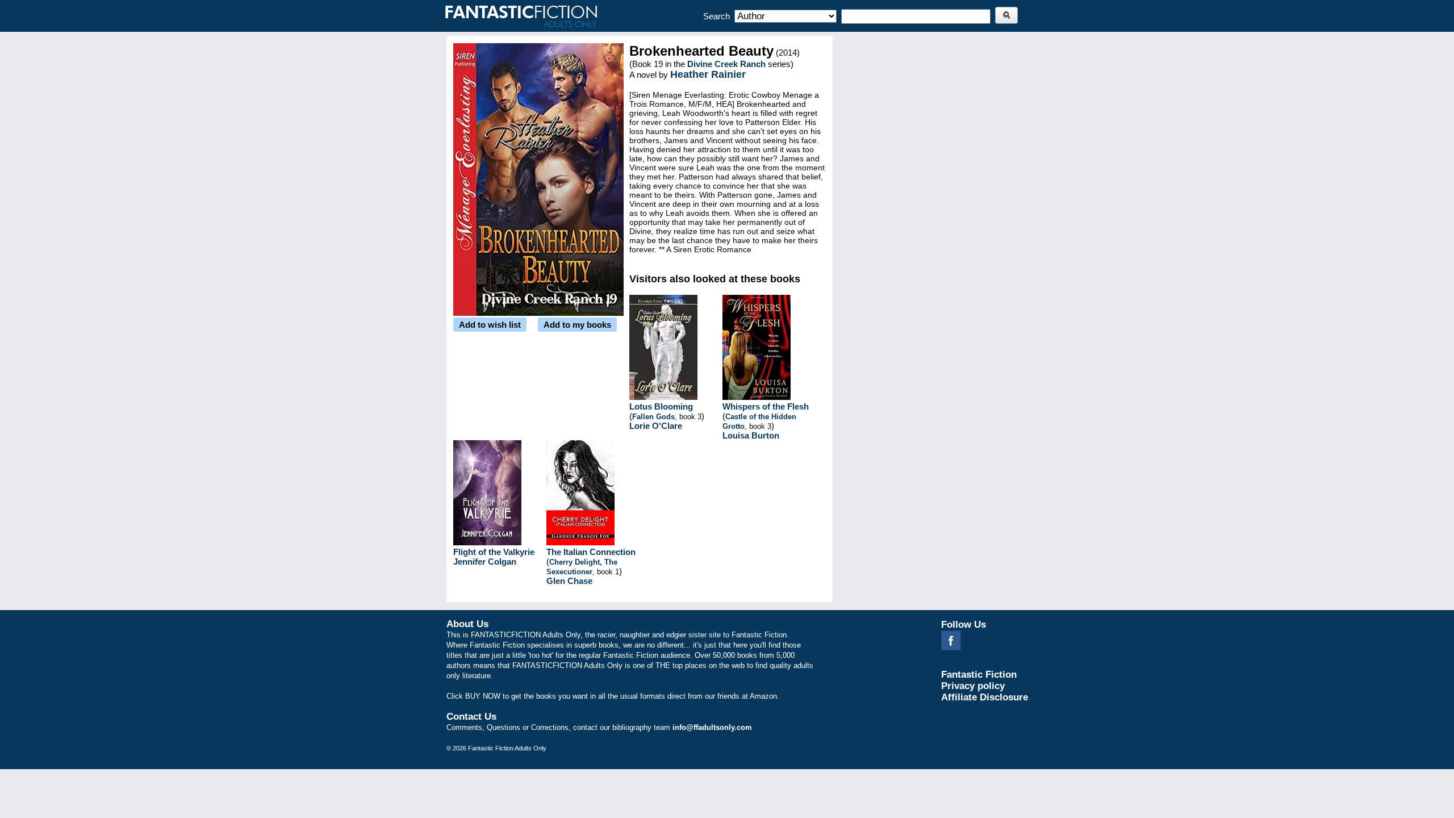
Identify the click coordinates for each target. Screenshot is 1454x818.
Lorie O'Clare (655, 426)
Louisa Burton (750, 435)
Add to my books (577, 324)
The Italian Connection (591, 552)
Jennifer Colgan (484, 561)
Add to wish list (490, 324)
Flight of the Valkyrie (493, 552)
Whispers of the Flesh (765, 406)
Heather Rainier (708, 74)
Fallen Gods (653, 416)
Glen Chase (569, 581)
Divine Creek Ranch (726, 64)
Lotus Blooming (661, 406)
